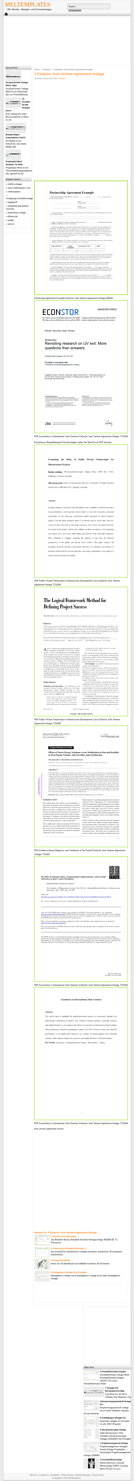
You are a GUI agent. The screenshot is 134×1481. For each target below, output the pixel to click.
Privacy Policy (67, 1475)
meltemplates (14, 191)
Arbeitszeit (13, 216)
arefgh (11, 220)
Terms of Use (98, 1475)
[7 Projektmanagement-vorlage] (91, 1449)
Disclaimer (55, 1475)
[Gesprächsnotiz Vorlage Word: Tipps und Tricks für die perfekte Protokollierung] (13, 77)
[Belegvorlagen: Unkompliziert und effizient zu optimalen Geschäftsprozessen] (16, 129)
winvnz (11, 224)
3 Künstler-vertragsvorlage (63, 1236)
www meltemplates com (19, 188)
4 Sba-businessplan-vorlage (113, 1430)
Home (37, 69)
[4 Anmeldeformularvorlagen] (91, 1378)
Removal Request (83, 1475)
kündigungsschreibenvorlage (19, 198)
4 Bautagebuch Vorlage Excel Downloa (69, 1272)
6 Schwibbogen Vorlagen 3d (112, 1418)
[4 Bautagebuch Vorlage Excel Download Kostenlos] (42, 1277)
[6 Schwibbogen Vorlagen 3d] (91, 1426)
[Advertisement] (64, 40)
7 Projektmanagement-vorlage (114, 1443)
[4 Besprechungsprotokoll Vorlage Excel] (91, 1408)
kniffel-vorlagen (15, 184)
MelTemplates (27, 4)
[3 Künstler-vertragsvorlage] (42, 1244)
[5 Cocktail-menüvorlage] (91, 1467)
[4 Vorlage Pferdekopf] (42, 1268)
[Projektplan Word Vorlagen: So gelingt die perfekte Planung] (13, 153)
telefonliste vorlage (17, 212)
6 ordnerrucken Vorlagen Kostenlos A (68, 1248)
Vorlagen (47, 69)
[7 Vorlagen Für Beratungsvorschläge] (94, 1393)
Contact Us (44, 1475)
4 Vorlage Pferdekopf (60, 1260)
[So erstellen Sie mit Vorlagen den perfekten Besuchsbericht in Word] (13, 104)
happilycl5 (12, 202)
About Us (34, 1475)
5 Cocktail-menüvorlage (111, 1460)
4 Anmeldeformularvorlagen (113, 1371)
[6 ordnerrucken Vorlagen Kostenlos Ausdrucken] (42, 1256)
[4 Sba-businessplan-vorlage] (91, 1438)
